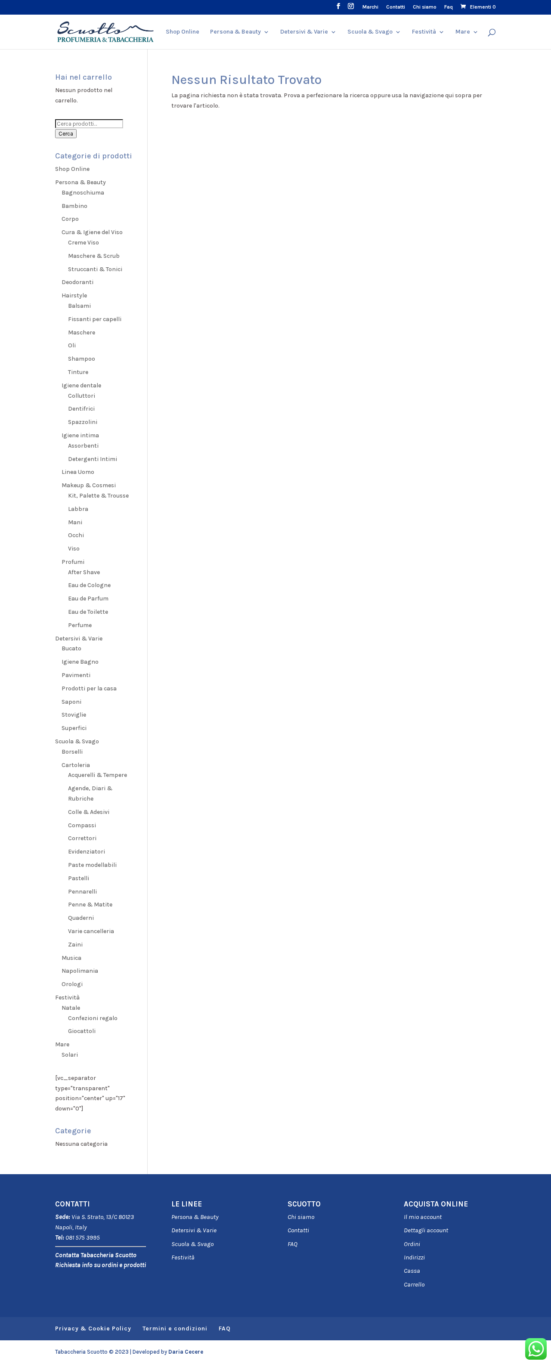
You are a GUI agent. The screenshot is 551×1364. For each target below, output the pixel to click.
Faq (448, 7)
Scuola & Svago (370, 32)
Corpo (70, 219)
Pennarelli (82, 891)
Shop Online (182, 32)
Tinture (78, 372)
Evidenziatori (86, 851)
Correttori (82, 838)
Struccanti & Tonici (95, 269)
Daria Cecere (185, 1352)
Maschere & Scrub (94, 256)
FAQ (292, 1244)
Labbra (78, 509)
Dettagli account (426, 1230)
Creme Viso (83, 242)
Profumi (73, 562)
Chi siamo (424, 7)
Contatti (395, 7)
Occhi (76, 535)
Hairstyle (74, 295)
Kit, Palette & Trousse (98, 495)
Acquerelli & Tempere (97, 775)
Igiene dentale (81, 385)
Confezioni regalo (93, 1018)
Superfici (74, 728)
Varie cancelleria (91, 931)
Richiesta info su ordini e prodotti (100, 1265)
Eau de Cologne (89, 585)
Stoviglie (74, 714)
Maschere (81, 332)
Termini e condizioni (174, 1328)
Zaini (75, 944)
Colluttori (81, 395)
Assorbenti (83, 445)
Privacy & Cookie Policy (93, 1328)
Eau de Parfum (88, 598)
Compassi (82, 825)
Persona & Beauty (235, 32)
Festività (183, 1257)
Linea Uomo (78, 472)
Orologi (72, 984)
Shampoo (81, 358)
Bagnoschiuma (83, 192)
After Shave (84, 572)
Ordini (412, 1244)
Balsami (79, 305)
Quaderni (81, 918)
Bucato (71, 648)
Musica (71, 958)
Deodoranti (77, 282)
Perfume (80, 625)
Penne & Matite (90, 904)
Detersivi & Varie (304, 32)
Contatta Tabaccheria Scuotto (95, 1255)
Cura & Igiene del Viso (92, 232)
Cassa (412, 1270)
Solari (70, 1054)
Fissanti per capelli (94, 319)
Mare (462, 32)
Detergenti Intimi (92, 459)
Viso (74, 548)
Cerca (66, 133)
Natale (71, 1007)
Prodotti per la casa (89, 688)
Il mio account (423, 1217)
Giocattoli (82, 1031)
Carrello (414, 1284)
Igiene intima (80, 435)
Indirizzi (414, 1257)
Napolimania (80, 970)
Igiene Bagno (80, 661)
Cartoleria (76, 765)
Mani (75, 522)
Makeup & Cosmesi (89, 485)
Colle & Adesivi (88, 812)
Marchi (370, 7)
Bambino (74, 206)
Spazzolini (82, 422)
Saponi (71, 701)
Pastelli (78, 878)
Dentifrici (81, 408)
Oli (72, 345)
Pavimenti (76, 675)
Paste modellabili (92, 865)
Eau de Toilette (88, 612)
